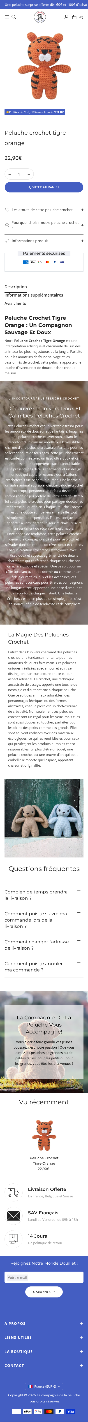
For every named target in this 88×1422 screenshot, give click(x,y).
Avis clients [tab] (15, 303)
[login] (64, 17)
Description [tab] (16, 286)
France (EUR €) (45, 1386)
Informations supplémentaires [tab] (34, 295)
